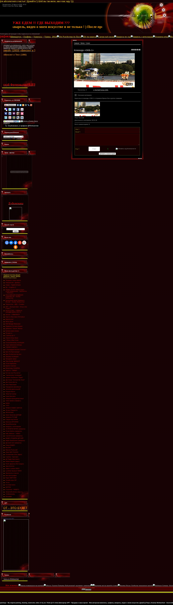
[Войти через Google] (24, 243)
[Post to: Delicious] (6, 108)
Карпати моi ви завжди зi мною (92, 585)
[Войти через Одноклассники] (15, 247)
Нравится (6, 123)
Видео (83, 43)
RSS (20, 6)
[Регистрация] (163, 10)
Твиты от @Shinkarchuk (11, 579)
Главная (76, 43)
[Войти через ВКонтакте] (11, 243)
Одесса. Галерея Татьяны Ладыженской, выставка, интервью (54, 585)
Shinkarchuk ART (8, 518)
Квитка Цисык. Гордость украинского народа (122, 585)
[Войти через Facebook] (15, 243)
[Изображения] (87, 109)
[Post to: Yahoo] (14, 112)
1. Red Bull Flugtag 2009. (100, 90)
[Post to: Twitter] (10, 108)
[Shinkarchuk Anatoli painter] (16, 520)
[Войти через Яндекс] (20, 243)
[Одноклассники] (23, 105)
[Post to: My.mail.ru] (14, 116)
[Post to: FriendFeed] (10, 112)
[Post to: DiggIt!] (14, 108)
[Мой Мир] (26, 105)
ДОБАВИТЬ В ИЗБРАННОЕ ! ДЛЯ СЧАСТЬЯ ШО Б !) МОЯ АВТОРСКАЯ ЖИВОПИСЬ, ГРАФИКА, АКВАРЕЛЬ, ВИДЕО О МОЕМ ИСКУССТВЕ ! (19, 47)
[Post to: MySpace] (6, 112)
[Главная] (161, 5)
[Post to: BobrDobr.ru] (18, 112)
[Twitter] (20, 105)
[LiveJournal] (28, 105)
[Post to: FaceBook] (18, 108)
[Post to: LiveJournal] (18, 116)
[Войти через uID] (7, 243)
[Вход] (164, 15)
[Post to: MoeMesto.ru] (6, 116)
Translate (19, 138)
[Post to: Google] (22, 108)
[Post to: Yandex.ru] (10, 116)
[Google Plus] (31, 105)
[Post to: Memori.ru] (22, 112)
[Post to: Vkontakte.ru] (22, 116)
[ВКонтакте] (18, 105)
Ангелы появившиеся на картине (18, 585)
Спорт (88, 43)
